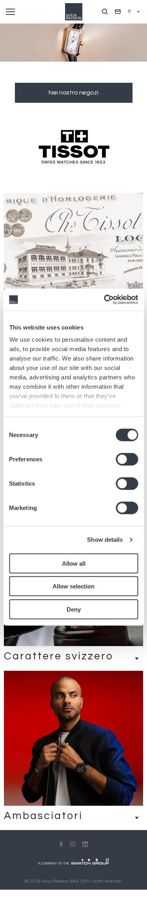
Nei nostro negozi (73, 92)
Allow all (73, 563)
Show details (105, 539)
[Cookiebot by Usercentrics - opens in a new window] (104, 300)
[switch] (127, 459)
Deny (74, 609)
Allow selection (73, 586)
